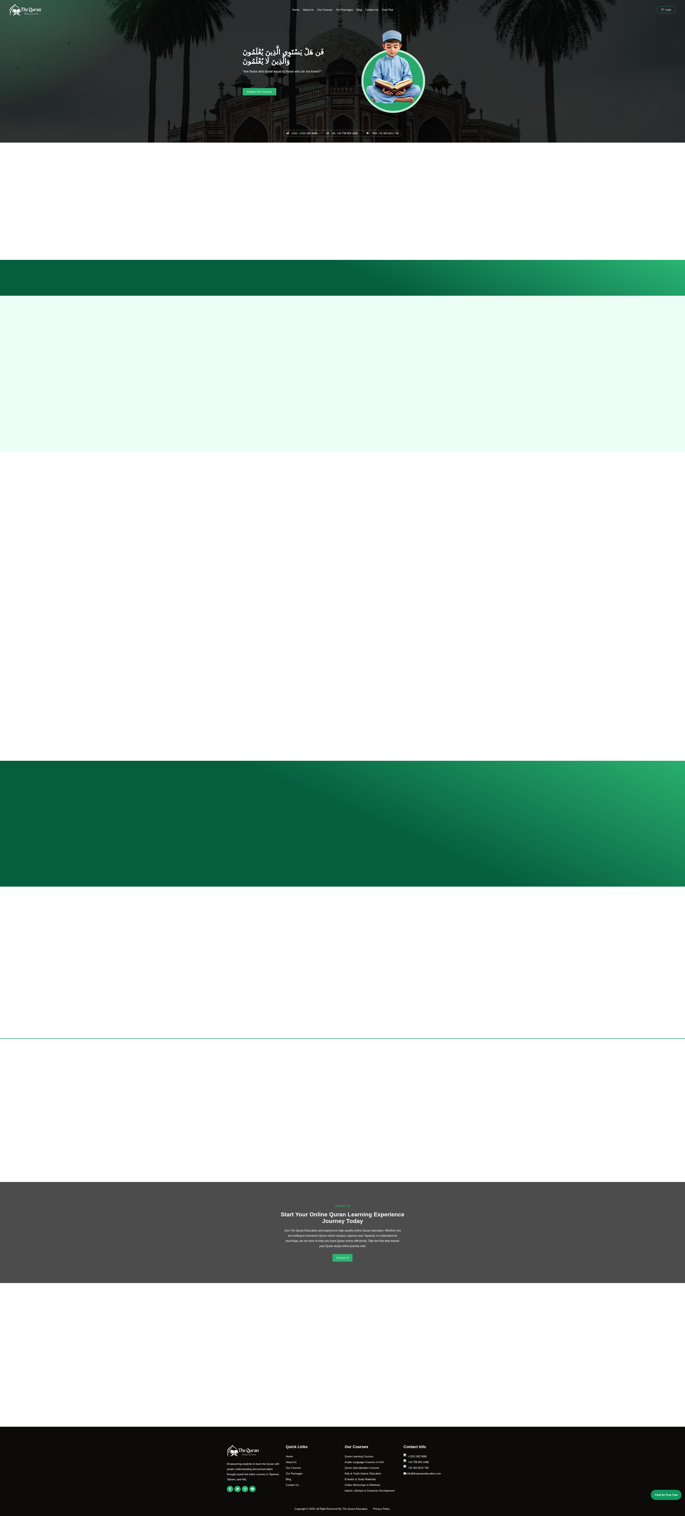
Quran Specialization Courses (362, 1467)
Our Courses (325, 9)
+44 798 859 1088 (418, 1462)
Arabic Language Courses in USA (364, 1462)
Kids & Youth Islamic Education (363, 1473)
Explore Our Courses (259, 91)
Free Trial (387, 9)
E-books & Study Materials (360, 1479)
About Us (308, 9)
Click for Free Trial (666, 1494)
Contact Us (372, 9)
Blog (359, 9)
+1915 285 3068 (417, 1456)
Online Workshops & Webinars (362, 1484)
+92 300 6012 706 (418, 1467)
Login (667, 9)
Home (295, 9)
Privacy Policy (381, 1508)
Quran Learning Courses (359, 1456)
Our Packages (344, 9)
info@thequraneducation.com (423, 1473)
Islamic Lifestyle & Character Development (369, 1490)
